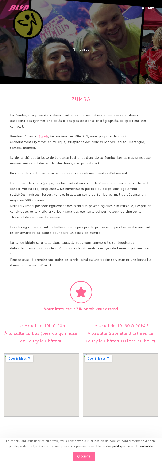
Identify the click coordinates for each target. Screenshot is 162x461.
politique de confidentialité (132, 446)
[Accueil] (74, 49)
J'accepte (83, 456)
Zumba (84, 49)
